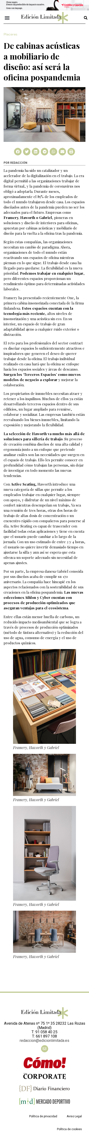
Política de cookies (69, 1129)
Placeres (10, 34)
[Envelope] (44, 1048)
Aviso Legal (74, 1116)
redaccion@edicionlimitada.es (44, 1040)
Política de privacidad (43, 1116)
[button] (7, 18)
